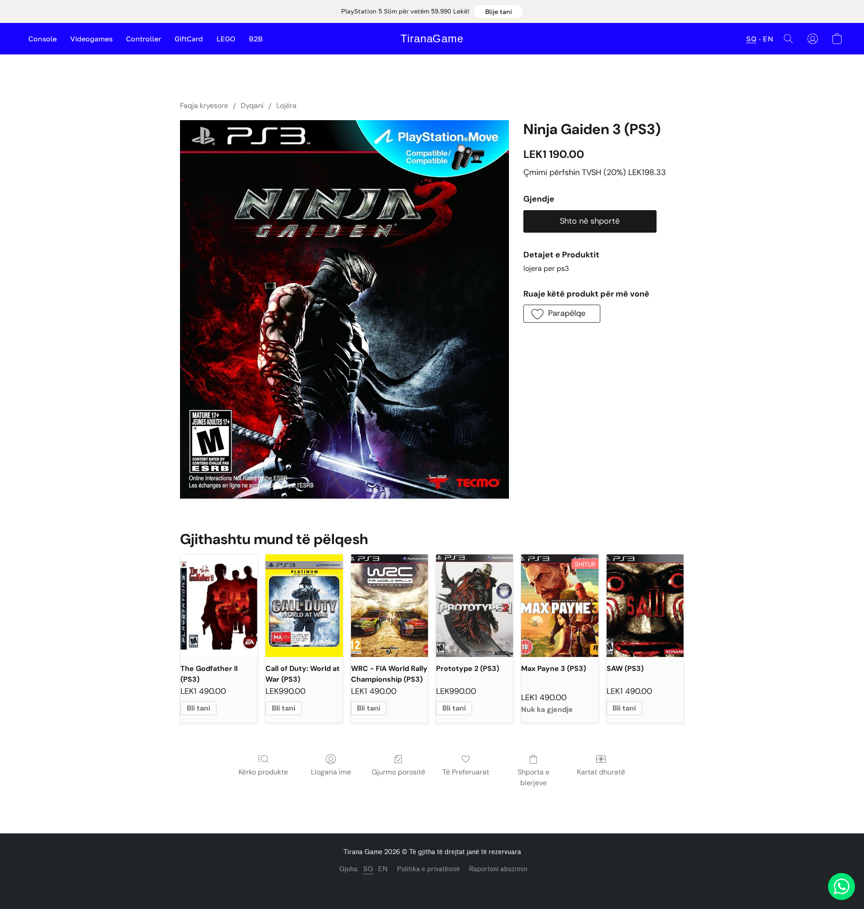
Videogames (91, 38)
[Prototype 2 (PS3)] (474, 605)
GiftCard (189, 38)
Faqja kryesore (204, 105)
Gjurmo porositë (398, 772)
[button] (498, 11)
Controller (143, 38)
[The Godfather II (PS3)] (218, 605)
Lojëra (286, 105)
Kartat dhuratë (601, 772)
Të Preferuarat (465, 772)
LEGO (225, 38)
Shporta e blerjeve (533, 777)
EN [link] (383, 869)
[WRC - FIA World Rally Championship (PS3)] (389, 605)
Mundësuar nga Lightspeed (432, 885)
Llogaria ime (331, 772)
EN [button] (768, 38)
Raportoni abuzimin (498, 869)
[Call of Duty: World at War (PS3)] (304, 605)
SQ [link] (368, 869)
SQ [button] (751, 38)
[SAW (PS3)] (645, 605)
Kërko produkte (263, 772)
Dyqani (252, 105)
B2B (256, 38)
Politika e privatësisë (428, 869)
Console (42, 38)
